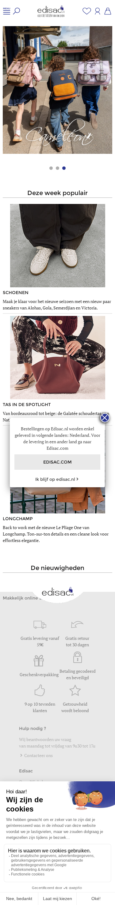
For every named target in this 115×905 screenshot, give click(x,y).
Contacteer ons (38, 755)
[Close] (104, 417)
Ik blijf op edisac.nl (55, 479)
